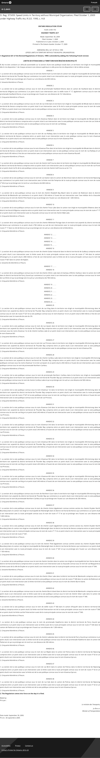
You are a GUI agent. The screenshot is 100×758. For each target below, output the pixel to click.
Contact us (29, 746)
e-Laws (6, 9)
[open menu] (87, 9)
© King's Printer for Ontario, (15, 750)
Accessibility (6, 746)
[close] (95, 9)
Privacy (17, 746)
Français (94, 2)
